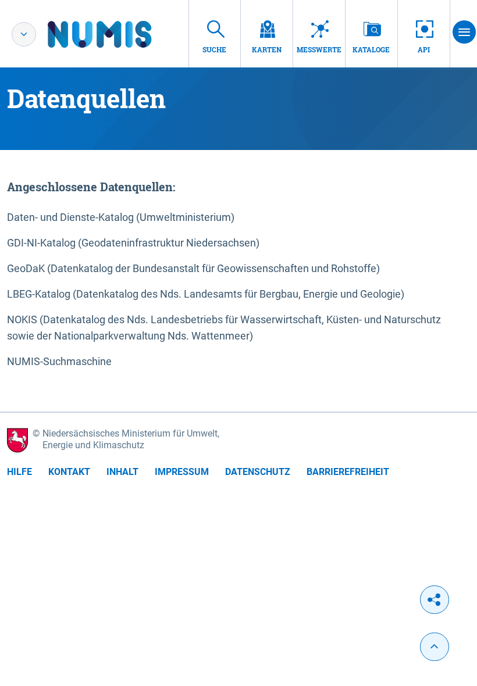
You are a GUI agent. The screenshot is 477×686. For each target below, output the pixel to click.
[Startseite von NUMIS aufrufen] (117, 34)
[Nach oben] (434, 647)
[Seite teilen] (434, 599)
